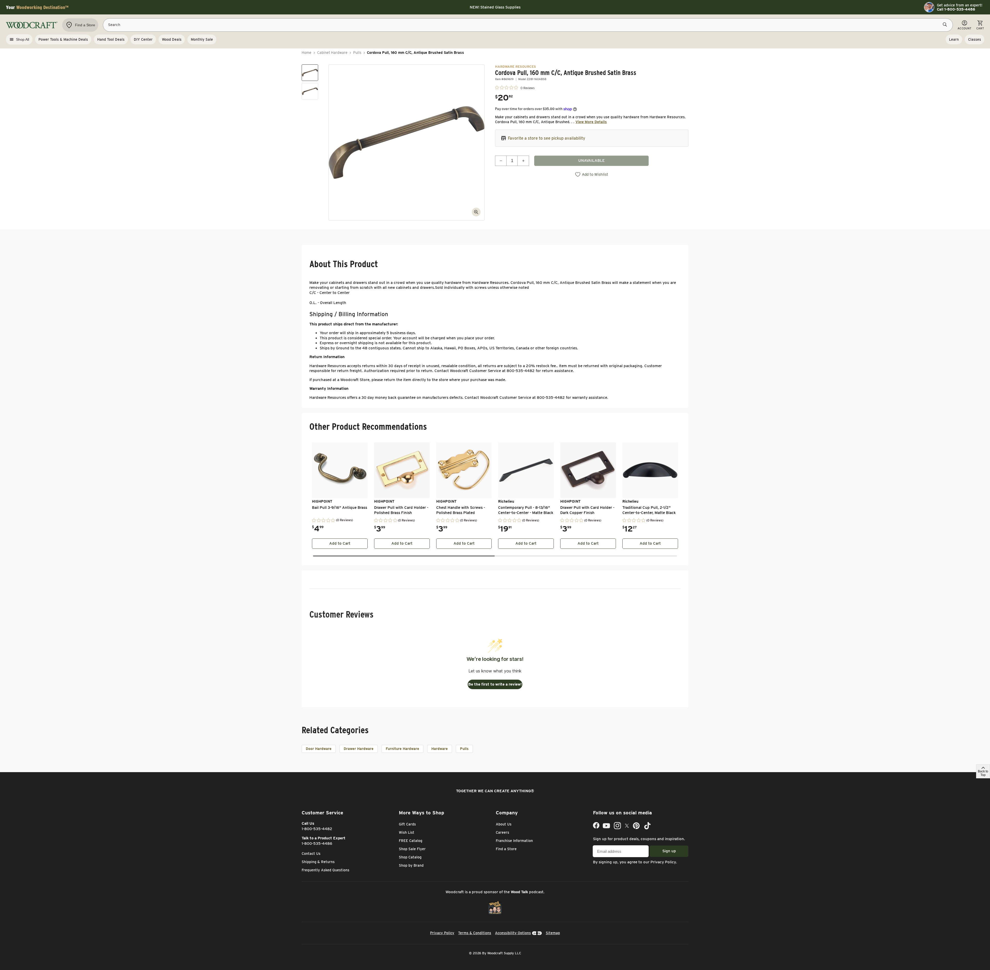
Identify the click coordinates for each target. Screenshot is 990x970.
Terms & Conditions (474, 933)
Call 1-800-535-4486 (956, 9)
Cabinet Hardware (332, 52)
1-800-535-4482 (317, 828)
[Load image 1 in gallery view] (310, 72)
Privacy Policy (663, 862)
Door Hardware (319, 749)
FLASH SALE (495, 9)
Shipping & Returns (318, 862)
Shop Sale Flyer (412, 849)
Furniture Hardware (402, 749)
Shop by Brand (411, 865)
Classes (974, 39)
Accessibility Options (513, 933)
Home (306, 52)
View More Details (591, 122)
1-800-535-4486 (317, 843)
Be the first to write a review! (495, 684)
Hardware (439, 749)
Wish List (406, 832)
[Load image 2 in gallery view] (310, 91)
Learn (954, 39)
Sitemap (553, 933)
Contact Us (311, 853)
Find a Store (506, 849)
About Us (504, 824)
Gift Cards (407, 824)
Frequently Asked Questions (325, 870)
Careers (502, 832)
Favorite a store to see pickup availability (546, 138)
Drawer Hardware (359, 749)
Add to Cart (339, 543)
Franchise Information (514, 841)
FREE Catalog (410, 841)
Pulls (357, 52)
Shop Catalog (410, 857)
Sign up (669, 851)
